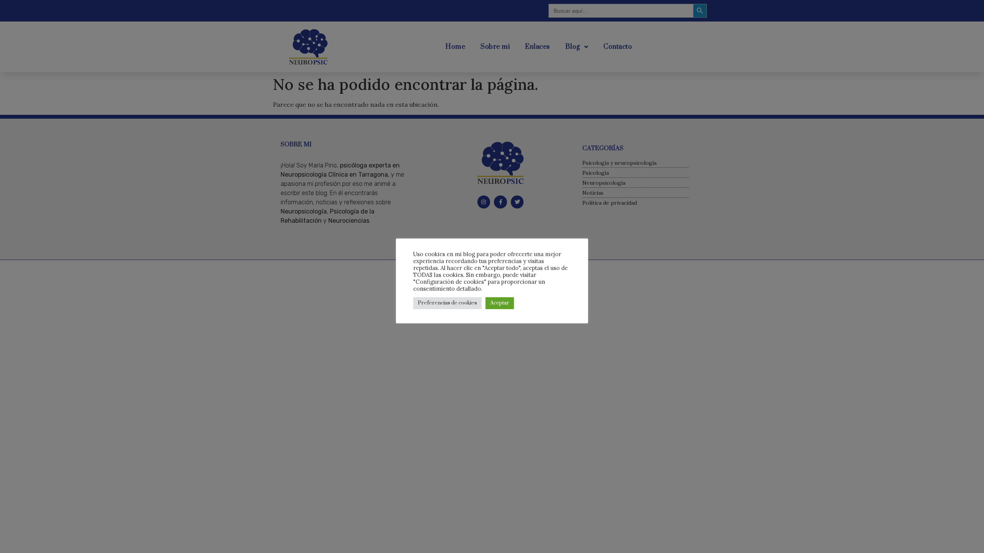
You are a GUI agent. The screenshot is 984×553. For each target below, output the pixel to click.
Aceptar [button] (499, 303)
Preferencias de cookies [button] (447, 303)
